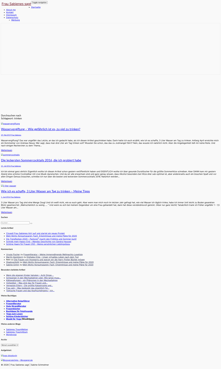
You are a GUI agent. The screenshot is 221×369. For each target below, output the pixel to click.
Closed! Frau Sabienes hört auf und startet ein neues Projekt (35, 233)
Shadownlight (12, 262)
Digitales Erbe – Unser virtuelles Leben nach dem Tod (53, 257)
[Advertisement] (110, 94)
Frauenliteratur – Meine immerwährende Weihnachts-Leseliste (53, 254)
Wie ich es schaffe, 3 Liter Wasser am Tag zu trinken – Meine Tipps (45, 191)
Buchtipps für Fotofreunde (19, 311)
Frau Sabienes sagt (16, 4)
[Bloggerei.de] (17, 360)
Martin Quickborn (14, 257)
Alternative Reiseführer (18, 301)
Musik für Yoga (14, 319)
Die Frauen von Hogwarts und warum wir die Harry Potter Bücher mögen (49, 259)
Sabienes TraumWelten (17, 329)
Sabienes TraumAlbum (17, 332)
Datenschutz (12, 17)
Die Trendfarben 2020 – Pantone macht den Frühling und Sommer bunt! (41, 239)
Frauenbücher (13, 308)
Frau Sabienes (16, 135)
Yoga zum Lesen (14, 313)
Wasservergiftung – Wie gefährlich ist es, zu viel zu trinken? (40, 129)
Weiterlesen (6, 150)
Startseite (36, 7)
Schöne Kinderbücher (17, 316)
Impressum (11, 15)
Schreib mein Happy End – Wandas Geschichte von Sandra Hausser (38, 241)
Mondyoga (11, 334)
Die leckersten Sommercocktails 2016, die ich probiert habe (41, 160)
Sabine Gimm (12, 264)
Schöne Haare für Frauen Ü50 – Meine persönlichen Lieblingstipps (38, 244)
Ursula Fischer (13, 254)
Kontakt (10, 12)
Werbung (15, 20)
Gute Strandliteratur (16, 306)
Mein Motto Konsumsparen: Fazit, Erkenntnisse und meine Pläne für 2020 (41, 236)
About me (11, 9)
